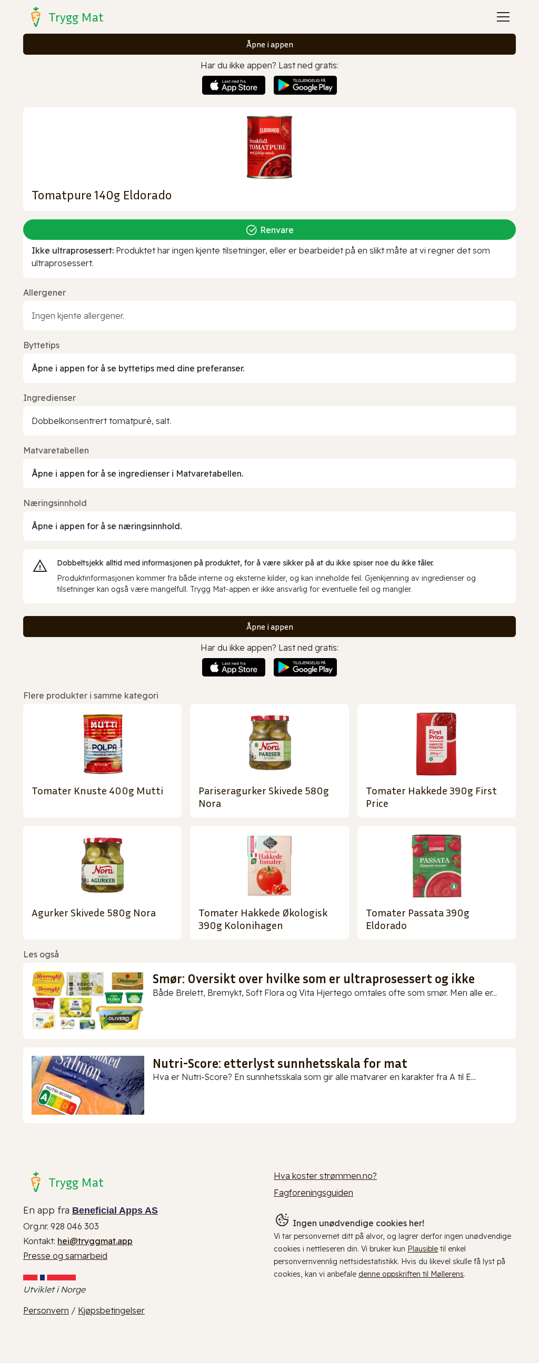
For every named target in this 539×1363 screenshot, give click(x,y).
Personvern (46, 1310)
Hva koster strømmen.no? (325, 1175)
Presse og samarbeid (65, 1255)
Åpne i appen (269, 44)
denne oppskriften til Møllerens (411, 1274)
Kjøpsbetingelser (111, 1310)
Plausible (422, 1249)
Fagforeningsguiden (313, 1192)
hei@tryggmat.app (95, 1241)
